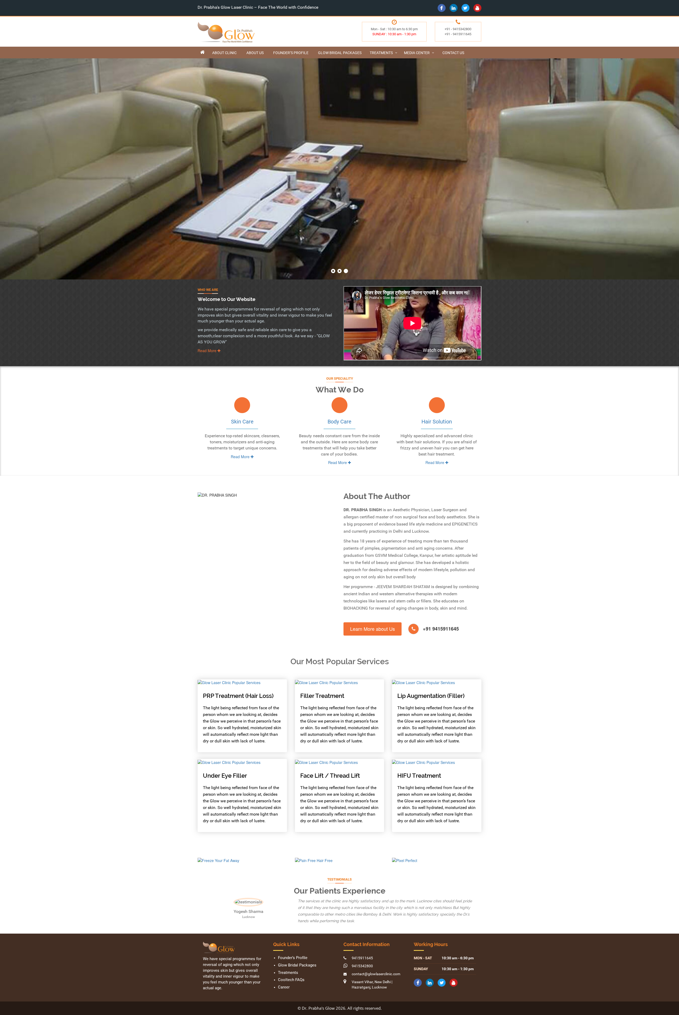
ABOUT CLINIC (224, 53)
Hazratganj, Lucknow (369, 1000)
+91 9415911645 (441, 628)
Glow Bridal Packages (297, 978)
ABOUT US (255, 53)
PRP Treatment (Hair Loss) (238, 695)
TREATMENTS (381, 53)
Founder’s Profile (292, 971)
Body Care (339, 421)
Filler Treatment (322, 695)
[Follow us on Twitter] (465, 8)
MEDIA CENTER (417, 53)
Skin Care (242, 421)
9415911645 (362, 971)
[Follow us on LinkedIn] (454, 8)
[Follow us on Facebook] (442, 8)
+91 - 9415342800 (458, 29)
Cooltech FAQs (291, 993)
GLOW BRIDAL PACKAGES (340, 53)
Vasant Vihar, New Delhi (371, 995)
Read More (207, 350)
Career (284, 1000)
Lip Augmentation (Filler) (430, 695)
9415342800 (362, 979)
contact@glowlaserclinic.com (376, 987)
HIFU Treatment (419, 775)
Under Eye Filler (225, 775)
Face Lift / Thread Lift (330, 775)
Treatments (288, 986)
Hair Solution (436, 421)
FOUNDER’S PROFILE (290, 53)
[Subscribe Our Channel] (477, 8)
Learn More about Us (372, 628)
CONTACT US (453, 53)
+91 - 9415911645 (458, 34)
